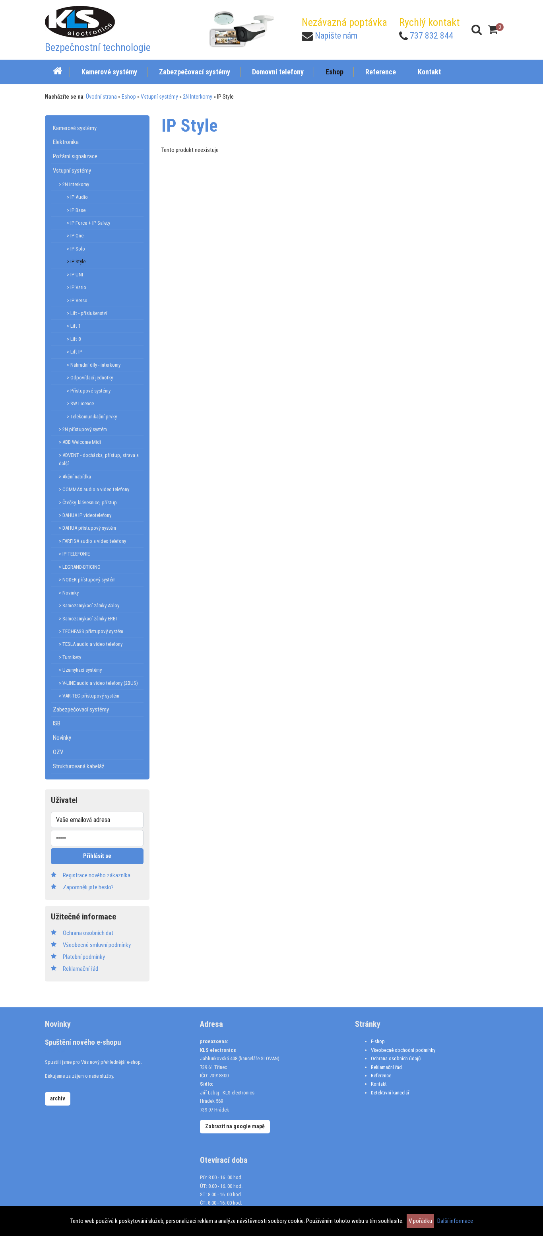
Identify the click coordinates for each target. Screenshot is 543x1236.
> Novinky (69, 593)
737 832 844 (431, 36)
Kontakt (379, 1084)
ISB (56, 723)
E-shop (378, 1041)
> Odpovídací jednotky (90, 378)
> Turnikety (70, 657)
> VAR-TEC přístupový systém (89, 696)
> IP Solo (76, 249)
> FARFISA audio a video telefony (92, 541)
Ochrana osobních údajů (396, 1058)
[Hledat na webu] (476, 29)
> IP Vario (76, 287)
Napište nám (336, 36)
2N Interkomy (197, 96)
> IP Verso (77, 300)
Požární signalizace (75, 156)
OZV (58, 752)
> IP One (75, 236)
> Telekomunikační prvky (92, 417)
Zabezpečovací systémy (81, 709)
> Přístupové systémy (89, 391)
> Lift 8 (74, 339)
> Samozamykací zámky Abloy (89, 605)
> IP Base (76, 210)
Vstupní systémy (159, 96)
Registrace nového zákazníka (96, 875)
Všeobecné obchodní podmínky (403, 1050)
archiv (57, 1098)
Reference (381, 1076)
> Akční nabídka (75, 477)
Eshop (129, 96)
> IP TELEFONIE (74, 554)
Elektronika (66, 142)
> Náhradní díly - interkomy (93, 365)
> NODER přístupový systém (87, 580)
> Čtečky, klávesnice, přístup (88, 502)
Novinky (62, 737)
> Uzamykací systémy (80, 670)
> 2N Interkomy (74, 184)
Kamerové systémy (75, 128)
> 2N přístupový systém (83, 429)
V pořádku (420, 1220)
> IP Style (76, 261)
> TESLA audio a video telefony (90, 644)
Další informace (455, 1220)
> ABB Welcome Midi (80, 442)
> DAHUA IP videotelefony (85, 515)
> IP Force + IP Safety (88, 223)
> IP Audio (77, 197)
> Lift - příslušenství (87, 313)
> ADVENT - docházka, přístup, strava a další (99, 459)
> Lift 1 (74, 326)
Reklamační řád (386, 1067)
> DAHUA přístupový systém (87, 528)
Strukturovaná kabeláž (79, 766)
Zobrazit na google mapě (235, 1126)
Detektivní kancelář (390, 1093)
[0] (493, 29)
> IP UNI (75, 275)
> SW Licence (80, 403)
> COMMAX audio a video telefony (94, 489)
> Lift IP (74, 352)
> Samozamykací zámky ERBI (88, 619)
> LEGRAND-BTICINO (80, 567)
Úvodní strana (101, 96)
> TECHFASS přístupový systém (91, 631)
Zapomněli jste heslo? (88, 887)
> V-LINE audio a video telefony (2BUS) (98, 683)
